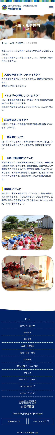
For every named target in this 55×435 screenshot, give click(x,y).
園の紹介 (27, 332)
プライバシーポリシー (27, 379)
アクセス (27, 373)
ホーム (4, 42)
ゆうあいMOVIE (26, 386)
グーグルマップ (39, 421)
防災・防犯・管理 (27, 352)
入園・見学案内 (16, 42)
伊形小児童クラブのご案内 (27, 366)
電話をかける (14, 421)
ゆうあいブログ (26, 393)
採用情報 (27, 359)
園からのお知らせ (27, 325)
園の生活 (27, 339)
